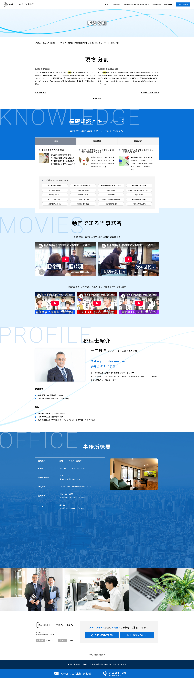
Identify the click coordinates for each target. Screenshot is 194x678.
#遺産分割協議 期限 (54, 186)
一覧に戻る (97, 98)
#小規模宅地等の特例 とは (82, 186)
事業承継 (97, 141)
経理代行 (138, 141)
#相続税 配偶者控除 (111, 204)
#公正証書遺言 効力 (54, 199)
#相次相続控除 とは (54, 204)
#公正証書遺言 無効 (83, 190)
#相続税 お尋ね (83, 195)
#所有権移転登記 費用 (139, 186)
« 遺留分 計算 (40, 92)
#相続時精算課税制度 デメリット (139, 190)
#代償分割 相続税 (55, 190)
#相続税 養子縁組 (83, 204)
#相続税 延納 (111, 190)
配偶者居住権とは (42, 68)
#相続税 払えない (55, 195)
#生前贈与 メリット (83, 199)
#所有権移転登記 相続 (139, 199)
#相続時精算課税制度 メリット (111, 186)
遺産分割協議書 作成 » (150, 92)
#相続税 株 (111, 195)
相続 (56, 141)
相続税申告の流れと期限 (108, 68)
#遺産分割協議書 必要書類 (111, 199)
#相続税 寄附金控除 (139, 204)
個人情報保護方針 (97, 654)
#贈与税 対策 (139, 195)
